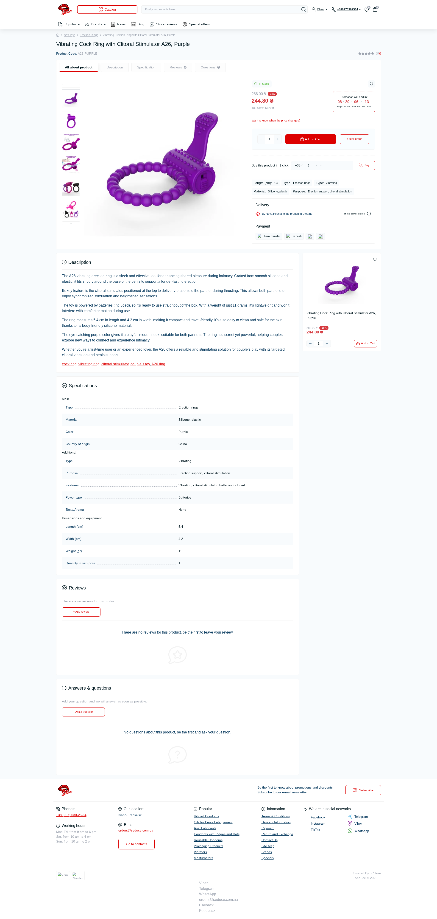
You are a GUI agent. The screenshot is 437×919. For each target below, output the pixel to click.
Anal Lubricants (205, 828)
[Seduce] (136, 790)
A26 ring (158, 364)
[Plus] (277, 139)
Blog (141, 24)
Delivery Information (276, 822)
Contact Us (270, 840)
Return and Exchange (277, 834)
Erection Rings (89, 35)
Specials (268, 858)
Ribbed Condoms (206, 816)
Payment (268, 828)
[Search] (303, 9)
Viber (358, 823)
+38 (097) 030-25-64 (71, 815)
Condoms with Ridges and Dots (216, 834)
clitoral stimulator (115, 364)
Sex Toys (69, 35)
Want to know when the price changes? (276, 120)
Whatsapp (361, 831)
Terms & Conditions (276, 816)
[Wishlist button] (371, 83)
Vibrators (200, 852)
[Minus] (261, 139)
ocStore (375, 873)
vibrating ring (89, 364)
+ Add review (81, 611)
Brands (96, 24)
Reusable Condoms (208, 840)
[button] (71, 86)
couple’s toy (140, 364)
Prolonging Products (208, 846)
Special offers (199, 24)
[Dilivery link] (369, 213)
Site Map (268, 846)
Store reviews (166, 24)
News (121, 24)
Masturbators (203, 858)
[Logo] (64, 9)
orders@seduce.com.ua (135, 830)
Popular (70, 24)
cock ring (69, 364)
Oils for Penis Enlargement (213, 822)
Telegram (361, 816)
